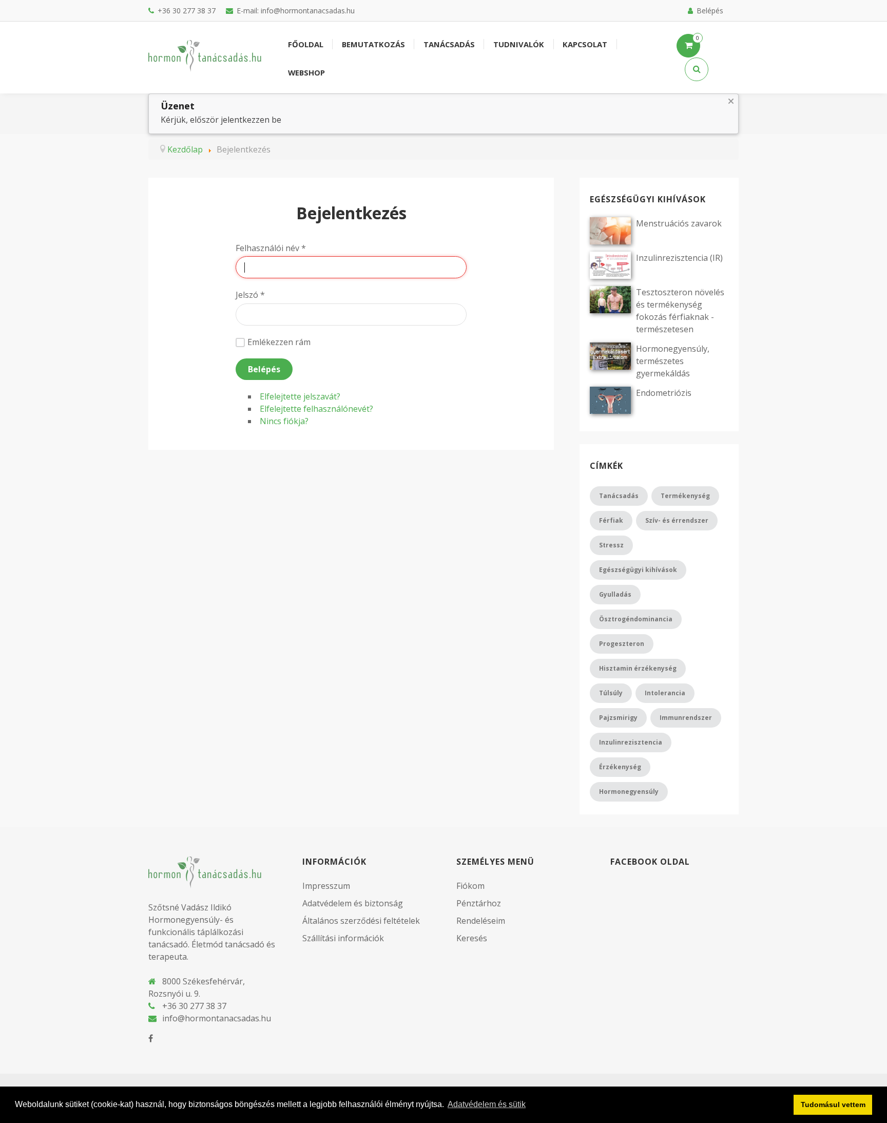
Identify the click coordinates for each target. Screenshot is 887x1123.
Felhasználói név (271, 248)
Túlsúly (611, 693)
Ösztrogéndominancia (635, 619)
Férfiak (611, 520)
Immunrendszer (686, 717)
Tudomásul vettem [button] (833, 1104)
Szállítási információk (343, 938)
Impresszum (326, 885)
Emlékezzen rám (279, 342)
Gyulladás (615, 594)
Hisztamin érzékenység (638, 668)
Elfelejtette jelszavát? (300, 396)
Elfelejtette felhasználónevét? (316, 408)
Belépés (264, 369)
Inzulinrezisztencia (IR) (679, 257)
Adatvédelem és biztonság (352, 903)
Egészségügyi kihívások (638, 569)
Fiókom (470, 885)
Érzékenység (620, 767)
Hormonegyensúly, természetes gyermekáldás (672, 361)
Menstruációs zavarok (679, 223)
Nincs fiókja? (284, 421)
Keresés (471, 938)
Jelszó (250, 294)
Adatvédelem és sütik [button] (487, 1104)
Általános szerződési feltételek (361, 920)
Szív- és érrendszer (676, 520)
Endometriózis (663, 392)
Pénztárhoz (478, 903)
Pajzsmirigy (618, 717)
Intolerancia (665, 693)
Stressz (611, 545)
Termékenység (685, 495)
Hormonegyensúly (629, 791)
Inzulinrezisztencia (630, 742)
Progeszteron (621, 643)
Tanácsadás (619, 495)
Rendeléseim (480, 920)
